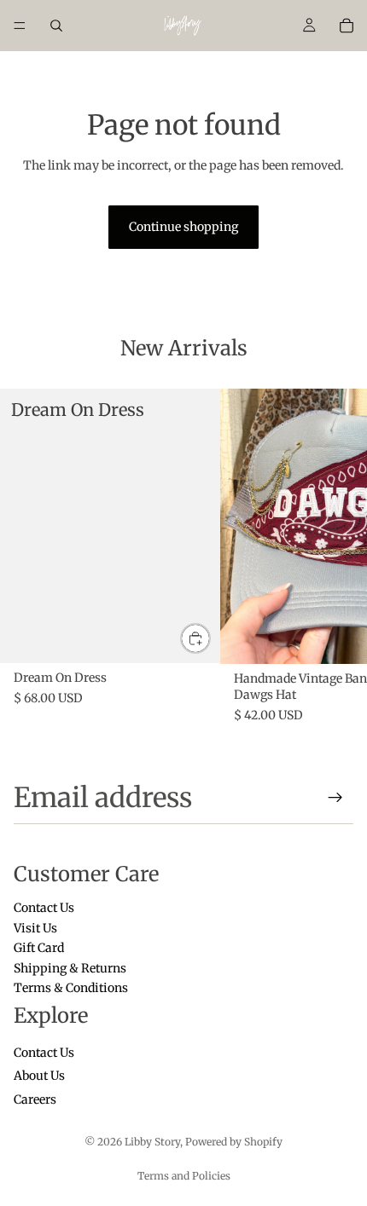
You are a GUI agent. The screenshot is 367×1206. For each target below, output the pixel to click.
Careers (35, 1099)
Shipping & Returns (70, 967)
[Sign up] (335, 798)
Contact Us (44, 907)
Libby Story (152, 1141)
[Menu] (19, 25)
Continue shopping (183, 226)
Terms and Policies (183, 1175)
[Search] (56, 25)
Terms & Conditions (71, 987)
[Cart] (346, 25)
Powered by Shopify (234, 1141)
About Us (39, 1075)
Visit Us (35, 927)
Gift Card (39, 947)
